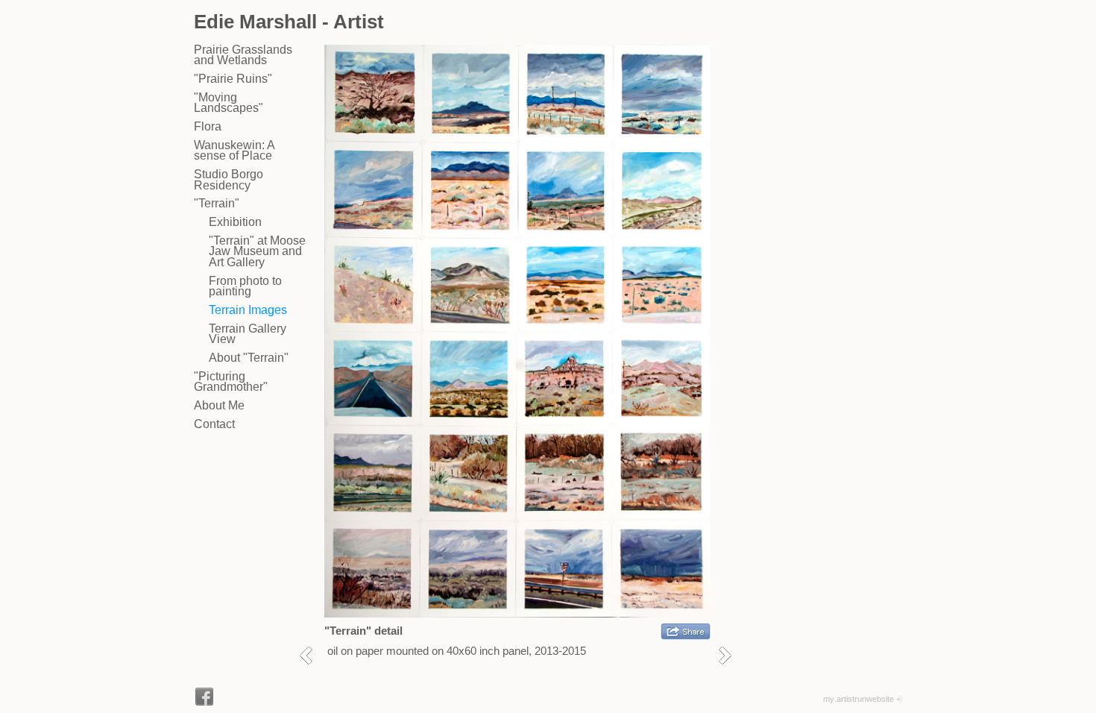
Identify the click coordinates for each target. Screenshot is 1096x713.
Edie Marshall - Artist (289, 21)
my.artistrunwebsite (858, 698)
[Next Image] (730, 655)
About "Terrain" (249, 357)
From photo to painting (245, 286)
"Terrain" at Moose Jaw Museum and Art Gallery (257, 251)
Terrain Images (248, 310)
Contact (214, 424)
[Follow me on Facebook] (204, 697)
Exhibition (235, 222)
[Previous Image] (311, 655)
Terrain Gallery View (247, 333)
